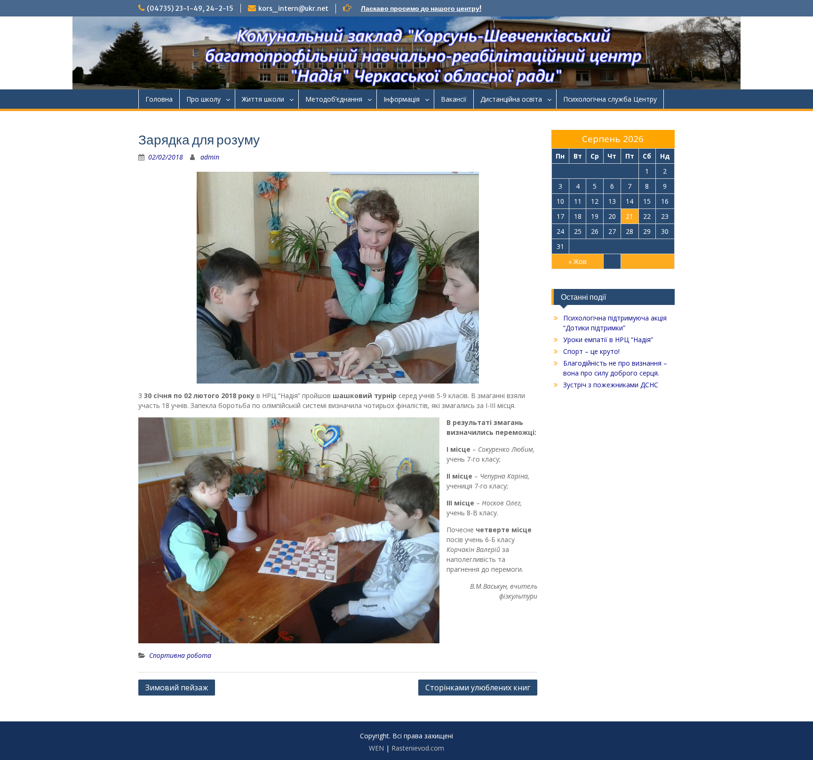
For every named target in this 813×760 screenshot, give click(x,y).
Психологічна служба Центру (610, 99)
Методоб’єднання (333, 99)
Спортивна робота (180, 655)
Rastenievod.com (417, 748)
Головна (159, 99)
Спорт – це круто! (591, 351)
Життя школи (263, 99)
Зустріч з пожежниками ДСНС (610, 384)
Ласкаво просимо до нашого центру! (421, 8)
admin (209, 156)
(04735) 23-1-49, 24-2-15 (190, 8)
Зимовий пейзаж (176, 687)
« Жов (577, 261)
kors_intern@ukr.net (293, 8)
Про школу (203, 99)
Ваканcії (454, 99)
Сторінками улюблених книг (477, 687)
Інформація (401, 99)
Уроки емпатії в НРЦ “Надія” (608, 339)
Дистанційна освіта (511, 99)
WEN (376, 748)
